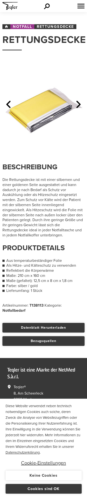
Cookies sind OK (43, 488)
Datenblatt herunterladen (43, 328)
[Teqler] (10, 7)
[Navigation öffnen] (81, 6)
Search (47, 6)
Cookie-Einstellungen (43, 463)
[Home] (6, 26)
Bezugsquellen (43, 341)
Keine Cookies (43, 475)
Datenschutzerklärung (23, 452)
